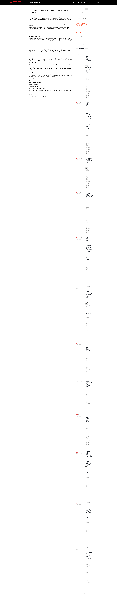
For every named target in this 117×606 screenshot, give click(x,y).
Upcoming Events (75, 2)
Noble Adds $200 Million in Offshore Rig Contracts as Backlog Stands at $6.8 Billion (81, 24)
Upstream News (83, 18)
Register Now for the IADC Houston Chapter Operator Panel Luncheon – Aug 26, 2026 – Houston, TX (88, 511)
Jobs (95, 2)
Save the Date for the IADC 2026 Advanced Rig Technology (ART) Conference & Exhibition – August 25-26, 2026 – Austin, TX (89, 64)
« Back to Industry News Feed (67, 8)
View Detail (86, 67)
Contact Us (99, 2)
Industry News (91, 2)
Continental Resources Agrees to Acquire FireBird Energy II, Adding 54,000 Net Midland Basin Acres (81, 16)
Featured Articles (83, 2)
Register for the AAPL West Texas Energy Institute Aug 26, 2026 (88, 348)
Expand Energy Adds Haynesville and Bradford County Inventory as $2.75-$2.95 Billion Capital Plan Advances (81, 33)
